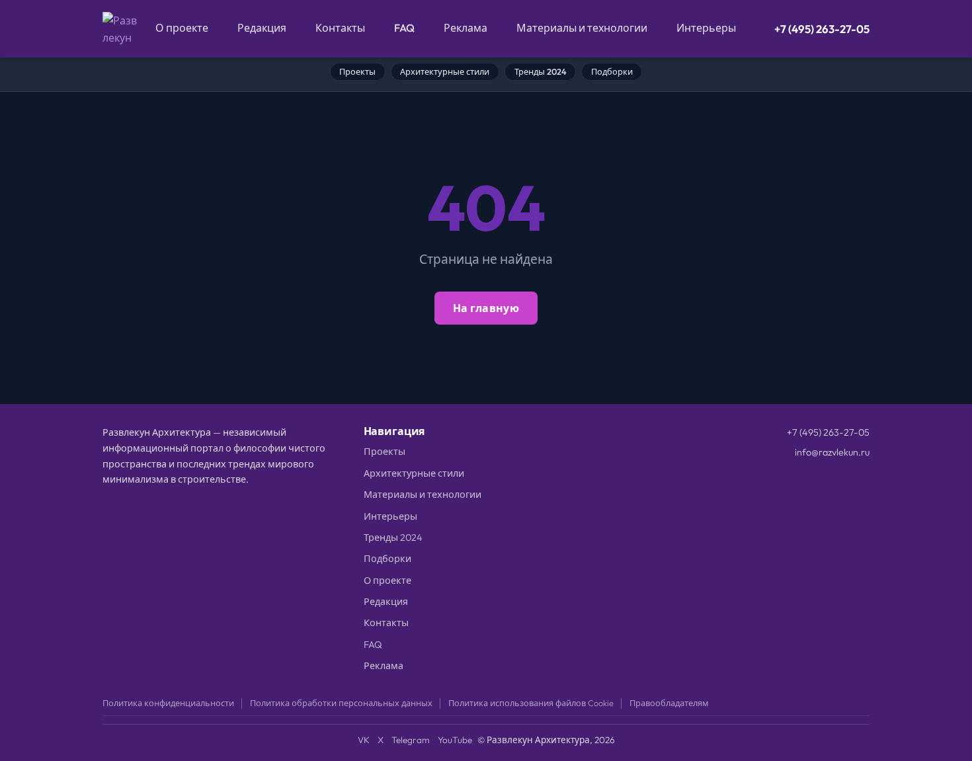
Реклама (465, 27)
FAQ (404, 27)
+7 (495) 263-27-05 (822, 29)
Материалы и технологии (581, 27)
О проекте (181, 27)
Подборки (612, 71)
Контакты (340, 27)
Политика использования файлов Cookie (531, 703)
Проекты (357, 71)
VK (364, 740)
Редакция (261, 27)
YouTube (455, 740)
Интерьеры (706, 27)
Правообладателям (669, 703)
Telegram (410, 740)
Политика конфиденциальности (168, 703)
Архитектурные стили (444, 71)
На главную (486, 308)
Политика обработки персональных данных (341, 703)
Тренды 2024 (540, 71)
